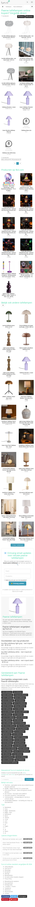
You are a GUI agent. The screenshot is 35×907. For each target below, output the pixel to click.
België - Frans (8, 812)
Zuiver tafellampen (18, 714)
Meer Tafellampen (18, 545)
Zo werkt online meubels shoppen (14, 877)
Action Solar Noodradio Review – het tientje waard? (17, 843)
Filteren (21, 16)
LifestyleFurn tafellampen (21, 737)
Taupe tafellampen (19, 760)
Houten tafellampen (7, 723)
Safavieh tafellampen (7, 706)
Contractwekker (9, 797)
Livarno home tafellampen (8, 717)
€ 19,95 (8, 189)
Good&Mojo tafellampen (8, 728)
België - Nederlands (10, 811)
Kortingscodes (8, 885)
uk (5, 829)
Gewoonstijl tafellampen (20, 745)
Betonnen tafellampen (7, 740)
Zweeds (7, 817)
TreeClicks (7, 785)
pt (5, 824)
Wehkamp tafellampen (19, 706)
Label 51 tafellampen (7, 697)
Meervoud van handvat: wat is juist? (17, 839)
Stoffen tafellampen (7, 745)
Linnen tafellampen (17, 734)
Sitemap (7, 873)
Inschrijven (29, 779)
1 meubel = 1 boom (10, 886)
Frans (6, 809)
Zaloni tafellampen (6, 692)
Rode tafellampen (18, 720)
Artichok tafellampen (7, 743)
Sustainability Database (11, 800)
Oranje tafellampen (17, 754)
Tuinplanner (8, 888)
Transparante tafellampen (21, 695)
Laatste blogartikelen (9, 835)
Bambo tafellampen (7, 751)
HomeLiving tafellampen (8, 757)
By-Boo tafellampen (22, 717)
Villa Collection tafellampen (8, 726)
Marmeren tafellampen (7, 700)
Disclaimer (7, 872)
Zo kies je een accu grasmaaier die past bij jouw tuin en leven (17, 859)
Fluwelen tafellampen (7, 695)
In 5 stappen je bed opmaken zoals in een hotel (17, 854)
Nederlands (8, 807)
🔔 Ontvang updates (17, 583)
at (5, 833)
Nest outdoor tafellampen (21, 712)
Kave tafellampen (18, 692)
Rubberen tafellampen (7, 760)
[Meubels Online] (2, 6)
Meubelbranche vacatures (12, 881)
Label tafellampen (19, 700)
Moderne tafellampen (7, 737)
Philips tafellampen (6, 720)
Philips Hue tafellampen (23, 726)
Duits (6, 823)
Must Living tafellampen (22, 728)
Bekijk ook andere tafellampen (16, 302)
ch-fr (6, 821)
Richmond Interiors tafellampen (9, 762)
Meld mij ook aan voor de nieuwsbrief (16, 580)
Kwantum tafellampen (20, 697)
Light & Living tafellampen (20, 703)
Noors (6, 816)
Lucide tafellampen (6, 714)
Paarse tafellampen (18, 709)
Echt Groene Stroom (10, 790)
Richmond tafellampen (19, 723)
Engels (6, 826)
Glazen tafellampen (7, 709)
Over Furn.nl (8, 868)
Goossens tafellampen (7, 712)
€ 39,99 (26, 189)
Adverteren (8, 890)
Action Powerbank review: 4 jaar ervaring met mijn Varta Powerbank (17, 848)
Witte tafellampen (6, 754)
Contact (7, 893)
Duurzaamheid (9, 883)
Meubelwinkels (9, 875)
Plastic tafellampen (6, 703)
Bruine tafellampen (19, 740)
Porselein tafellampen (7, 731)
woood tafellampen (19, 731)
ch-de (6, 819)
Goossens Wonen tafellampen (9, 748)
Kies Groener (8, 793)
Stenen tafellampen (23, 748)
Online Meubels (9, 867)
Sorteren (30, 16)
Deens (6, 831)
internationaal (21, 795)
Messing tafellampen (19, 743)
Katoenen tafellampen (21, 757)
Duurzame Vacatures (10, 795)
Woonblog (7, 870)
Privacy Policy (8, 879)
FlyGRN (6, 788)
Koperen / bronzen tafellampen (21, 751)
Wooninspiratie (9, 891)
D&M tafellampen (6, 734)
